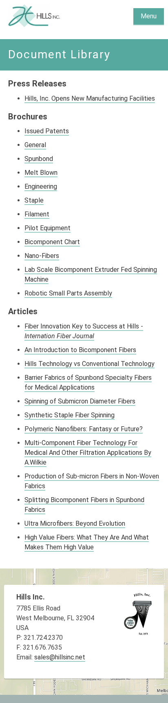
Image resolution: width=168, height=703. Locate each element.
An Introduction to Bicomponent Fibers (80, 350)
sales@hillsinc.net (59, 657)
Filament (36, 214)
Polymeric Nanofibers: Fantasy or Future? (83, 429)
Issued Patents (46, 131)
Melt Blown (40, 172)
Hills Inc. (34, 15)
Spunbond (38, 159)
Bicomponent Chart (52, 242)
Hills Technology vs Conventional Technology (89, 364)
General (35, 145)
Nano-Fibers (41, 256)
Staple (34, 200)
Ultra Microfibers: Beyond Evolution (74, 523)
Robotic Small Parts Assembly (68, 293)
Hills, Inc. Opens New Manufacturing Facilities (89, 98)
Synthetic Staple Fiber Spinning (69, 415)
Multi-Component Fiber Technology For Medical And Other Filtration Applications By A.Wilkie (87, 452)
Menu (149, 16)
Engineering (40, 186)
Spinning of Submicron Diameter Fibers (79, 401)
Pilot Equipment (47, 228)
